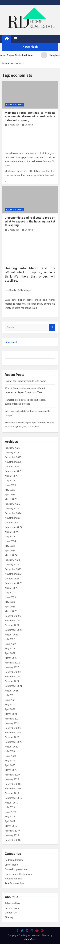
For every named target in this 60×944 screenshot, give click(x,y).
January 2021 (12, 723)
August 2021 (11, 690)
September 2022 (13, 629)
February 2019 (12, 830)
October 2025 (12, 466)
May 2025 (10, 489)
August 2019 (11, 802)
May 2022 (10, 648)
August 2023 (11, 588)
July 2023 (10, 592)
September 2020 (13, 742)
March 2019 (11, 826)
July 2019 (10, 807)
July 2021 (10, 695)
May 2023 (10, 601)
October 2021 (12, 681)
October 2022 (12, 625)
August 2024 (11, 532)
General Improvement (16, 869)
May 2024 (10, 545)
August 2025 (11, 476)
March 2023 (11, 611)
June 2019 (10, 812)
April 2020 (10, 765)
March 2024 (11, 555)
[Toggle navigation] (15, 38)
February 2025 (12, 504)
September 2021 (13, 686)
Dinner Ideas (11, 864)
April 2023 (10, 606)
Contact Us (11, 912)
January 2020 (12, 779)
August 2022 (11, 634)
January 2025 (12, 508)
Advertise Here (12, 903)
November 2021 (13, 676)
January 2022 (12, 667)
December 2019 (13, 784)
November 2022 (13, 620)
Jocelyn (29, 124)
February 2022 (12, 662)
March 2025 (11, 499)
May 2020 (10, 760)
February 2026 (12, 448)
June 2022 (10, 644)
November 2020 (13, 732)
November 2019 (13, 788)
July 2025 (10, 480)
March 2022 (11, 657)
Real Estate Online (14, 105)
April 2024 (10, 550)
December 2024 (13, 513)
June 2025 (10, 485)
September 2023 (13, 583)
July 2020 (10, 751)
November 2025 (13, 461)
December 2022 (13, 616)
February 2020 (12, 774)
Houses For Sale (13, 878)
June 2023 (10, 597)
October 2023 (12, 578)
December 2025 (13, 457)
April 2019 (10, 821)
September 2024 (13, 527)
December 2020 (13, 728)
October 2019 (12, 793)
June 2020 (10, 756)
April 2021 (10, 709)
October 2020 (12, 737)
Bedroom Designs (14, 860)
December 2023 (13, 569)
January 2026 (12, 452)
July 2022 (10, 639)
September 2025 (13, 471)
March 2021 (11, 714)
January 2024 (12, 564)
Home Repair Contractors (18, 874)
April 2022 (10, 653)
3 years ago (14, 124)
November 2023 (13, 573)
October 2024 (12, 522)
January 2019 (12, 835)
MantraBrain (30, 939)
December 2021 (13, 672)
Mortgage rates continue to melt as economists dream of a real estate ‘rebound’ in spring (30, 116)
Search (52, 327)
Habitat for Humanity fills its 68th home (25, 381)
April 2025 (10, 494)
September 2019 (13, 798)
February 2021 (12, 718)
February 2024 (12, 560)
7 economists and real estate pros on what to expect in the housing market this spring (30, 221)
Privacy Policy (12, 908)
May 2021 (10, 704)
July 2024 (10, 536)
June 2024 (10, 541)
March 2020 (11, 770)
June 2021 (10, 700)
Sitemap (9, 917)
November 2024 (13, 517)
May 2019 (10, 816)
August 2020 (11, 746)
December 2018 (13, 840)
